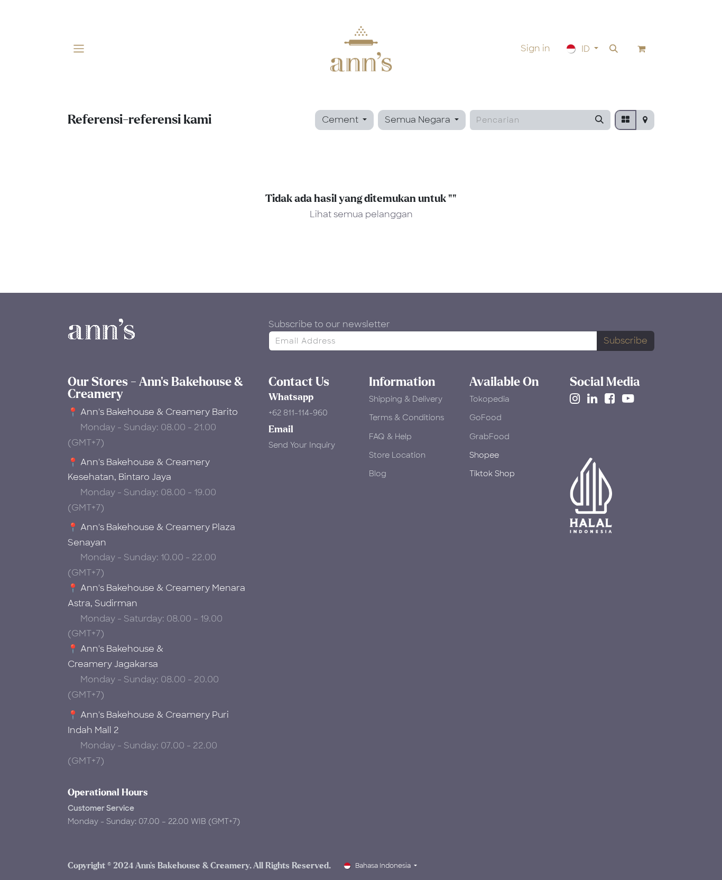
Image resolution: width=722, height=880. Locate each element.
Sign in (535, 48)
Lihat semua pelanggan (361, 214)
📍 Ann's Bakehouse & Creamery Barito (153, 412)
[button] (614, 49)
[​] (577, 398)
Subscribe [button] (625, 340)
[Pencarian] (599, 120)
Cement (340, 119)
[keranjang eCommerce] (641, 48)
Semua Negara (417, 119)
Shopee (484, 455)
